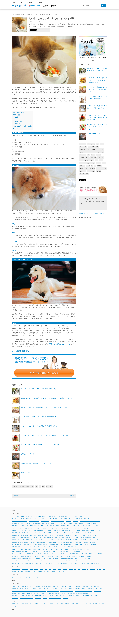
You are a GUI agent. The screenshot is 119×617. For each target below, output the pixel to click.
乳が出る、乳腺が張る (46, 586)
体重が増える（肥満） (55, 525)
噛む (85, 144)
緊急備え (87, 160)
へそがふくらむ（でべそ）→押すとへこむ (80, 518)
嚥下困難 (18, 121)
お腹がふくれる (52, 516)
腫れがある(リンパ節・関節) (67, 558)
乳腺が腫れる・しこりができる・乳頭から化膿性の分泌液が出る (25, 525)
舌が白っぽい (34, 560)
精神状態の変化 (61, 553)
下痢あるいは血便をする (51, 523)
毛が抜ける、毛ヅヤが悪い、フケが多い (83, 591)
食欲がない (77, 563)
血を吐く (49, 560)
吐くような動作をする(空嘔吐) (66, 528)
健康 (81, 171)
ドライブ (98, 154)
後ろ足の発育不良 (92, 535)
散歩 (86, 146)
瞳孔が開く (40, 553)
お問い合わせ (103, 213)
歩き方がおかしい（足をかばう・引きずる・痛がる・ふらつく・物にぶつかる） (29, 591)
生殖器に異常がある (27, 544)
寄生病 (36, 603)
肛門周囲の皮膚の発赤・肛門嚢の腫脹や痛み (21, 558)
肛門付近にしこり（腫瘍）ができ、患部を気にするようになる (25, 556)
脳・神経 (14, 571)
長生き (102, 144)
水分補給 (99, 171)
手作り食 (82, 157)
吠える (93, 154)
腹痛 (89, 558)
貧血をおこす (15, 598)
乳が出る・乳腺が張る (68, 523)
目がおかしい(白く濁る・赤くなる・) (48, 551)
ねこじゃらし (83, 152)
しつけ (101, 160)
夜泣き (78, 530)
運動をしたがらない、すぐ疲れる (26, 598)
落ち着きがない (42, 560)
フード (27, 486)
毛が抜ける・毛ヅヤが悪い (93, 539)
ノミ (85, 171)
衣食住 (93, 163)
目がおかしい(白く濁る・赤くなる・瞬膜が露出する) (69, 551)
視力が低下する (85, 595)
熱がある (23, 593)
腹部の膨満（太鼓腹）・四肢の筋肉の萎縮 (21, 560)
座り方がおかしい (69, 535)
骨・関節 (59, 571)
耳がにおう (84, 553)
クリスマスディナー (101, 168)
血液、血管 (34, 571)
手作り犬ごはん (91, 171)
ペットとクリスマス (93, 146)
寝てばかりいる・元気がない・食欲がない (27, 532)
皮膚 (79, 569)
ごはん (101, 149)
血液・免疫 (27, 571)
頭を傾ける (71, 563)
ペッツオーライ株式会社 (85, 217)
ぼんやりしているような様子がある (19, 521)
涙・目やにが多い (16, 593)
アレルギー (21, 486)
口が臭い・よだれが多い (36, 528)
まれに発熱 (68, 521)
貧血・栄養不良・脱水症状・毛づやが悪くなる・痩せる (77, 560)
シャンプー (92, 168)
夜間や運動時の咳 (85, 530)
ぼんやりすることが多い (34, 521)
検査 (37, 486)
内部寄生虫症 (25, 603)
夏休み (87, 157)
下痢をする (60, 523)
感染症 (54, 569)
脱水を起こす (38, 595)
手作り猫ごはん (91, 144)
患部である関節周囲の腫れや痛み (50, 537)
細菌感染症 (92, 569)
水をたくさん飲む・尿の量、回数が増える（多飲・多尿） (70, 542)
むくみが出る (75, 521)
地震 (81, 165)
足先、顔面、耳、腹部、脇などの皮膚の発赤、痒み (22, 563)
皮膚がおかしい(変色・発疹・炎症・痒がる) (70, 546)
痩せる (76, 544)
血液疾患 (40, 571)
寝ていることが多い (54, 588)
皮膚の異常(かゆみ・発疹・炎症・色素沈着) (81, 549)
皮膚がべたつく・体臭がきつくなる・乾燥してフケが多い (24, 549)
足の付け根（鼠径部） (51, 571)
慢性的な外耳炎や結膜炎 (86, 537)
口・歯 (31, 569)
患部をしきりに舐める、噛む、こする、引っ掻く (69, 537)
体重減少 (63, 525)
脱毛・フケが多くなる (37, 558)
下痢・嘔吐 (28, 523)
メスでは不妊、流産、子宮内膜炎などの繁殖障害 (90, 521)
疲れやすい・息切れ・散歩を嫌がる (40, 544)
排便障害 (14, 539)
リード (86, 168)
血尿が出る (62, 560)
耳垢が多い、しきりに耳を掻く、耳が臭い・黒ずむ (22, 595)
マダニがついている (45, 521)
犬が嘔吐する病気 (18, 112)
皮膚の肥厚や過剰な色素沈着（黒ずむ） (20, 551)
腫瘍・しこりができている (80, 558)
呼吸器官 (36, 569)
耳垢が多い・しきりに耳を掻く (95, 553)
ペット (32, 486)
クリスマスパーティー (85, 149)
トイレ (81, 160)
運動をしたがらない (39, 563)
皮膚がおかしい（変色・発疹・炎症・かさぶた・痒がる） (54, 593)
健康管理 (82, 173)
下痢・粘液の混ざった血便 (38, 523)
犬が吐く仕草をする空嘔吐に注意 (22, 126)
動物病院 (99, 165)
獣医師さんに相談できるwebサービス (59, 344)
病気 (85, 154)
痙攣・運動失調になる (68, 544)
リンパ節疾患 (25, 569)
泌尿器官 (59, 569)
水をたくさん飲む (97, 591)
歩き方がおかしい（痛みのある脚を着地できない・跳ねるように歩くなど (33, 539)
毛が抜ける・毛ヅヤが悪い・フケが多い (20, 542)
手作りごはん (101, 157)
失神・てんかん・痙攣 (95, 530)
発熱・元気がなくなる (84, 544)
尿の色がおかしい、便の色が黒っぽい (84, 532)
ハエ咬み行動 (67, 518)
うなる (81, 168)
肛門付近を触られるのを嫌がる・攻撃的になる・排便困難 (79, 556)
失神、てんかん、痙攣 (43, 588)
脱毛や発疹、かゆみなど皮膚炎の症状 (52, 558)
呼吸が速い (92, 528)
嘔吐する (31, 530)
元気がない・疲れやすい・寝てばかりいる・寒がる (88, 525)
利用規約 (81, 213)
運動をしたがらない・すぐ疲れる (53, 563)
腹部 (22, 571)
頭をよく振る (64, 563)
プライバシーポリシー (89, 213)
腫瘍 (19, 571)
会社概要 (97, 213)
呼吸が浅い (77, 528)
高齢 (98, 144)
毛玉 (87, 173)
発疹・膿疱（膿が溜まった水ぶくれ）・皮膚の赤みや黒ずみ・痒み (26, 546)
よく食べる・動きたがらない (18, 523)
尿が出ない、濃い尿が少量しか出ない (46, 532)
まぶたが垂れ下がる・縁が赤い (57, 521)
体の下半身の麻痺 (44, 525)
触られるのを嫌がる (95, 595)
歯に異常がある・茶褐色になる (79, 539)
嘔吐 (17, 117)
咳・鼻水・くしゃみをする (17, 530)
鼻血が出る (65, 598)
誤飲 (97, 160)
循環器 (46, 569)
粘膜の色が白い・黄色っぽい (50, 553)
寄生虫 (41, 569)
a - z (41, 577)
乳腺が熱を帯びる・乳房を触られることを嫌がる (85, 523)
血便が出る (55, 560)
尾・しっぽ (42, 603)
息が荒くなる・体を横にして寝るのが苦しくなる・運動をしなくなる (26, 537)
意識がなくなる (90, 588)
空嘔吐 (18, 123)
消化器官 (65, 569)
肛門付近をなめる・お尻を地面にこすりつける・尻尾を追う (52, 556)
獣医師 (88, 165)
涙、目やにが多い (94, 542)
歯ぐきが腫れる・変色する (53, 591)
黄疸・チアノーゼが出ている (93, 563)
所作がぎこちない (96, 537)
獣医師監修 (93, 157)
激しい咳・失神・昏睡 (16, 544)
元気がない (73, 525)
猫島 (81, 154)
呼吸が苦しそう (84, 528)
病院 (43, 486)
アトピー (15, 486)
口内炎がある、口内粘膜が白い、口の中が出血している (80, 586)
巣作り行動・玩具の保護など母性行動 (20, 535)
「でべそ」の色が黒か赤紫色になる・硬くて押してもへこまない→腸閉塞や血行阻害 (29, 516)
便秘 (68, 525)
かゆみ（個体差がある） (63, 516)
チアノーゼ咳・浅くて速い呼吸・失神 (54, 518)
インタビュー (95, 149)
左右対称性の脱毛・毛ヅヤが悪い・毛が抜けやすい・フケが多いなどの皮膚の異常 (47, 535)
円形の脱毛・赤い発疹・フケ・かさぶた (20, 528)
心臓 (50, 569)
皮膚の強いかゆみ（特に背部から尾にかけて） (60, 549)
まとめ (15, 128)
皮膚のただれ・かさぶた (43, 549)
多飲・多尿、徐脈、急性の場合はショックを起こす (64, 530)
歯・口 (56, 603)
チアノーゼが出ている (40, 518)
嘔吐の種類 (16, 115)
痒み (47, 486)
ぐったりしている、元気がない (26, 586)
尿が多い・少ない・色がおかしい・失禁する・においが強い (73, 588)
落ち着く (98, 152)
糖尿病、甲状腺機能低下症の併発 (74, 553)
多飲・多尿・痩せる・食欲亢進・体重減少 (43, 530)
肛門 (100, 569)
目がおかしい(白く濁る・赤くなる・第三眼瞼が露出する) (24, 553)
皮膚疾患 (84, 569)
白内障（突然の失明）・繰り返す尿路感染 (51, 546)
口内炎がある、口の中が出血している (51, 528)
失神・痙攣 (14, 532)
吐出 (17, 119)
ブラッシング (91, 152)
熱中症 (92, 160)
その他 (45, 577)
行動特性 (88, 163)
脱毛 (51, 486)
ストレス (82, 163)
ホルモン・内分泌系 (16, 569)
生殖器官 (71, 569)
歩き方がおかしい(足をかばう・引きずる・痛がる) (60, 539)
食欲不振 (84, 563)
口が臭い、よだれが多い (62, 586)
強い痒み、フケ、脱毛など (80, 535)
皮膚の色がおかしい (35, 551)
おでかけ (99, 163)
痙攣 (75, 569)
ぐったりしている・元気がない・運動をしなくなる (22, 518)
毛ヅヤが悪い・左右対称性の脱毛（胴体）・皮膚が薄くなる (43, 542)
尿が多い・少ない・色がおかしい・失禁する (65, 532)
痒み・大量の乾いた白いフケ (56, 544)
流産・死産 (86, 542)
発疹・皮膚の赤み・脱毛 (96, 544)
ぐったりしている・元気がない (76, 516)
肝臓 (104, 569)
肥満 (81, 144)
